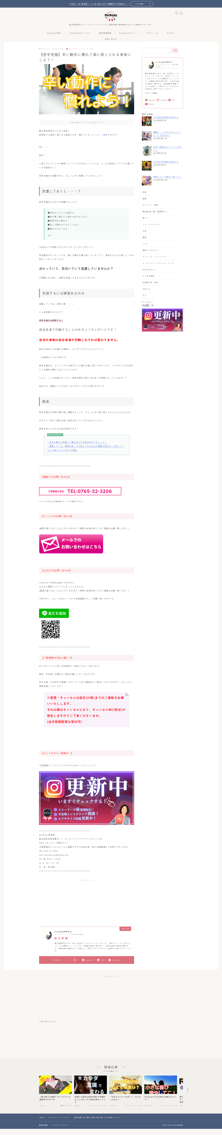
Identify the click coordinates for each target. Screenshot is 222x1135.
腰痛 (144, 237)
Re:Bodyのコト (149, 269)
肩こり (146, 218)
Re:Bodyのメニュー (128, 33)
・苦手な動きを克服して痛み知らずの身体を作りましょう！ (77, 442)
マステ (146, 243)
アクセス (170, 33)
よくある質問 (148, 276)
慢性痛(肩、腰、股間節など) (155, 211)
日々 (144, 295)
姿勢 (144, 198)
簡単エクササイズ (150, 250)
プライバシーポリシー (60, 1125)
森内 (105, 134)
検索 (175, 50)
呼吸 (144, 192)
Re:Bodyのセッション (80, 33)
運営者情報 (43, 1125)
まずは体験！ (140, 4)
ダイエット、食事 (150, 205)
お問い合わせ (111, 39)
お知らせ (146, 289)
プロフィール (152, 33)
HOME (41, 1117)
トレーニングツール (151, 224)
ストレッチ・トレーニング (79, 49)
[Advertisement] (66, 900)
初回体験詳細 (105, 33)
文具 (144, 230)
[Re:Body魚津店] (111, 16)
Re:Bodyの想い (54, 33)
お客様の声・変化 (150, 282)
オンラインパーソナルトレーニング (158, 263)
